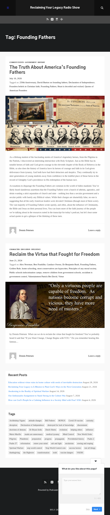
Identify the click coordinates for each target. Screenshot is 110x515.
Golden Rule (15, 268)
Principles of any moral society (82, 268)
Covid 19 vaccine (76, 421)
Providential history (76, 439)
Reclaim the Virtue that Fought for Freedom (54, 254)
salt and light (56, 443)
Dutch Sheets (50, 430)
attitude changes (35, 421)
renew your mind (41, 443)
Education (25, 249)
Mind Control (68, 434)
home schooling (29, 268)
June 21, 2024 (15, 260)
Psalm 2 (91, 439)
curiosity (89, 421)
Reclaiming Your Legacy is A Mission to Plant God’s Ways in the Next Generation (44, 387)
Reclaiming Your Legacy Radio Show (55, 7)
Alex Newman (25, 264)
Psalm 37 (13, 443)
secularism (69, 443)
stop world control (34, 448)
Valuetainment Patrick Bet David (42, 276)
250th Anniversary (28, 82)
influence (89, 430)
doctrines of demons (17, 430)
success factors (75, 448)
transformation (43, 453)
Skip (88, 509)
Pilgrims (12, 439)
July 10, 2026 (15, 78)
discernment (82, 425)
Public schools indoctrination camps (25, 272)
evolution (63, 430)
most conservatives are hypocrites (52, 268)
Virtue (61, 276)
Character (14, 249)
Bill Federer (50, 421)
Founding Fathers (48, 86)
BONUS (61, 421)
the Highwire (28, 453)
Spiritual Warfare (16, 448)
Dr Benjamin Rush (70, 264)
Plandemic (24, 439)
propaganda (59, 439)
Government (31, 62)
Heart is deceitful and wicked (71, 86)
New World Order (84, 434)
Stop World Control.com (56, 448)
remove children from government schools (62, 272)
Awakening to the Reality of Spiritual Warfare (28, 391)
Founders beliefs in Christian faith (24, 86)
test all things (90, 448)
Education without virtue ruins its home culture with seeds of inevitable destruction (45, 382)
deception (13, 425)
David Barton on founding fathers (52, 82)
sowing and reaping (85, 443)
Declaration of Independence (82, 82)
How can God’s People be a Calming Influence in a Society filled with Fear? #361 (44, 400)
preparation (36, 439)
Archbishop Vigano (17, 421)
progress (48, 439)
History (41, 62)
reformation (25, 443)
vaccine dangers (66, 453)
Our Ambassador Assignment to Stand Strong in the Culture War (37, 396)
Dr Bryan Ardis (35, 430)
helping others (76, 430)
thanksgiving (14, 453)
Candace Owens (54, 264)
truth (55, 453)
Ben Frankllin (40, 264)
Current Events (16, 62)
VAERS (80, 453)
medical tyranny (52, 434)
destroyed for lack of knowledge (61, 425)
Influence (36, 249)
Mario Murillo (15, 434)
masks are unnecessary (34, 434)
